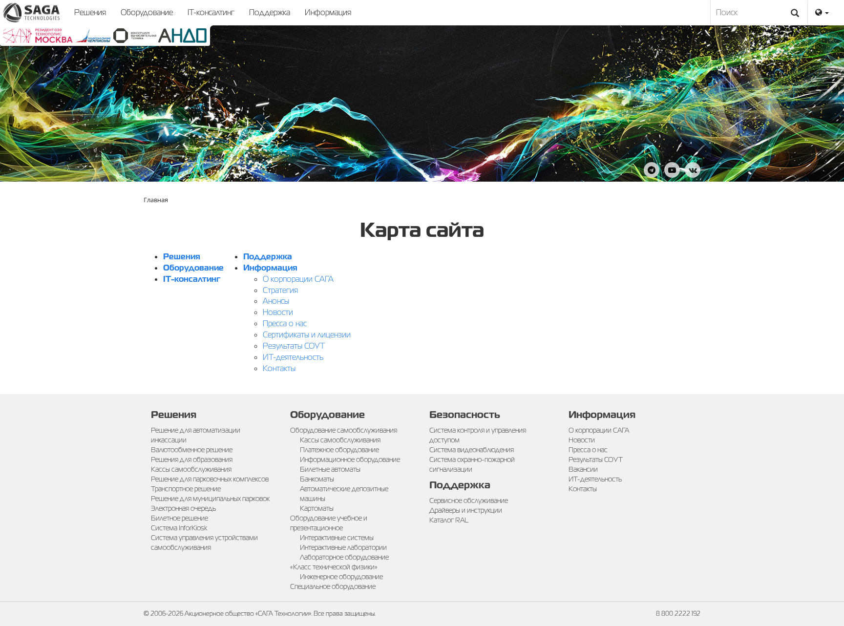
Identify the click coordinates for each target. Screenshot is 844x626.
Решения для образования (191, 459)
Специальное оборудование (333, 586)
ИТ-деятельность (293, 357)
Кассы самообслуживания (191, 469)
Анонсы (276, 301)
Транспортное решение (186, 488)
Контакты (279, 368)
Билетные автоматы (330, 469)
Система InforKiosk (179, 527)
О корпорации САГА (298, 279)
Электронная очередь (183, 508)
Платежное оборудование (339, 449)
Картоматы (317, 508)
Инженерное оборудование (341, 576)
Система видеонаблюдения (471, 449)
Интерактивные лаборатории (343, 547)
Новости (278, 312)
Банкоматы (317, 479)
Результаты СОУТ (294, 346)
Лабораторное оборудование (344, 557)
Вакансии (583, 469)
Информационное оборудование (350, 459)
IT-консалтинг (211, 12)
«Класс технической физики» (334, 567)
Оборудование (147, 12)
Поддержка (269, 12)
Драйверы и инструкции (465, 510)
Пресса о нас (285, 323)
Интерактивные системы (337, 537)
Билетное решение (179, 518)
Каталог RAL (448, 520)
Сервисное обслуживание (468, 500)
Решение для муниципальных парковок (210, 498)
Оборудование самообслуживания (343, 430)
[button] (822, 12)
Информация (328, 12)
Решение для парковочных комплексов (210, 479)
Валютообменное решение (191, 449)
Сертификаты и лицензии (307, 335)
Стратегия (280, 290)
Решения (90, 12)
